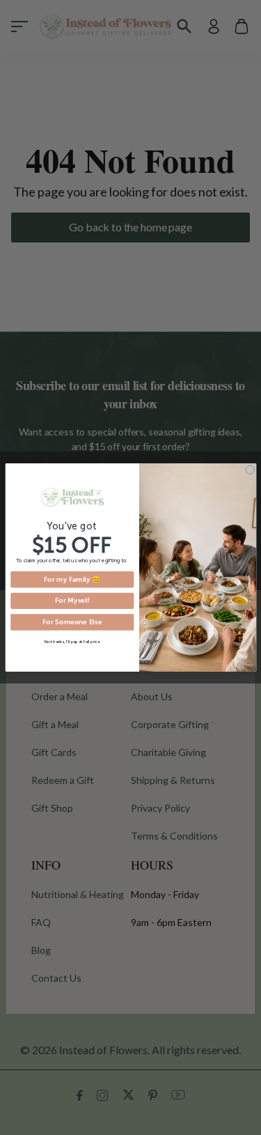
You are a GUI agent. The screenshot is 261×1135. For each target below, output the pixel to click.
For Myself (71, 600)
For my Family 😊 (71, 580)
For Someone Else (72, 622)
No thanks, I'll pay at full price (72, 641)
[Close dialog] (249, 469)
